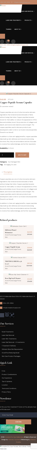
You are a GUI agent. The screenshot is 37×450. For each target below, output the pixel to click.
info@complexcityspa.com (22, 2)
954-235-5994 (5, 2)
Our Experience (7, 378)
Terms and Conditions (9, 388)
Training (8, 29)
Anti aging (7, 165)
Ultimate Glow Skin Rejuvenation (12, 349)
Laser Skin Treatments (13, 20)
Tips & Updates (7, 381)
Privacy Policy (6, 392)
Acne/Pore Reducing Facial (10, 353)
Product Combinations (9, 374)
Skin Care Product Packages (11, 356)
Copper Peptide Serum (12, 247)
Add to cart (22, 155)
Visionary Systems (14, 439)
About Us (17, 29)
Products (28, 20)
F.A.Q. (3, 371)
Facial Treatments (10, 11)
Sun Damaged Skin (14, 162)
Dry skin (13, 165)
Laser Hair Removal (27, 11)
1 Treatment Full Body (9, 346)
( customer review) (6, 106)
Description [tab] (8, 172)
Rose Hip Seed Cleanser (13, 278)
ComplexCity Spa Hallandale (14, 437)
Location (5, 385)
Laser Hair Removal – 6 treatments (13, 342)
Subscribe (18, 422)
